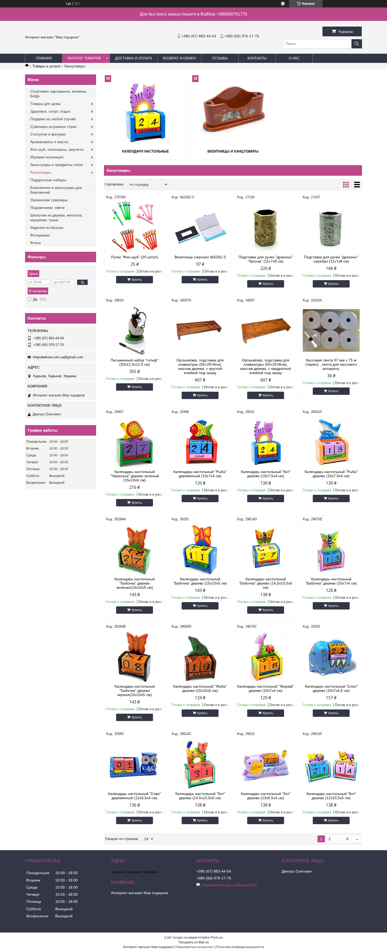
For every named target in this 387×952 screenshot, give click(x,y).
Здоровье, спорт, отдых (50, 111)
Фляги (35, 243)
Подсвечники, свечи (47, 207)
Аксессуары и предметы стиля (56, 165)
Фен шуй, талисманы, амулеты (57, 149)
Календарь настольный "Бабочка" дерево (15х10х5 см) (200, 581)
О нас (294, 58)
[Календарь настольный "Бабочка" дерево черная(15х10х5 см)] (134, 656)
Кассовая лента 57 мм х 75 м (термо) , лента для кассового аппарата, (331, 364)
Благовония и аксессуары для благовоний (56, 189)
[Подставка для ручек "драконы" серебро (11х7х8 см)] (331, 227)
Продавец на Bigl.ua (193, 942)
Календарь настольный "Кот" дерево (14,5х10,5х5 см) (200, 796)
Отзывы (220, 58)
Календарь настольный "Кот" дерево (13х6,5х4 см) (266, 796)
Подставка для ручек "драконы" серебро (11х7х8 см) (331, 259)
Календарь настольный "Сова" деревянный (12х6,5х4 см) (134, 796)
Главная (44, 58)
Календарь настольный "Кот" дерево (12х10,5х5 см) (331, 796)
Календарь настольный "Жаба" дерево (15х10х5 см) (200, 688)
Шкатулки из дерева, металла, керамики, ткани (56, 217)
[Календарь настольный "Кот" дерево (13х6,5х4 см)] (265, 764)
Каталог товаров (84, 58)
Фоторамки (39, 235)
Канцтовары (40, 172)
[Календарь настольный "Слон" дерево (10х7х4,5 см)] (331, 656)
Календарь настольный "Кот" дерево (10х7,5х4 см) (266, 474)
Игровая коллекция (46, 157)
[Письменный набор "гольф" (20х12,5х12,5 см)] (134, 330)
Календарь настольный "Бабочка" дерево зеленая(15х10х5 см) (135, 583)
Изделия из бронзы (46, 227)
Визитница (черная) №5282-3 (200, 257)
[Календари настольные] (145, 112)
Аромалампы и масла (49, 142)
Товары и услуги (46, 66)
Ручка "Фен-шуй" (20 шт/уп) (134, 257)
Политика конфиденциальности (240, 947)
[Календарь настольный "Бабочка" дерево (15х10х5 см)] (200, 549)
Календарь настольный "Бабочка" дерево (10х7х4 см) (331, 581)
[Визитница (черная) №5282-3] (200, 227)
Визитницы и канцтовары (233, 151)
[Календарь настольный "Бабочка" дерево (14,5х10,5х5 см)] (265, 549)
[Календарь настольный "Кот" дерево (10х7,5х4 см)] (265, 442)
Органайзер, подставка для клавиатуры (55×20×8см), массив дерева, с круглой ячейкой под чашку (200, 366)
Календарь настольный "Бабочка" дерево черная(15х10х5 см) (135, 690)
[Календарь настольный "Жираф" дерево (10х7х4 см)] (265, 656)
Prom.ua (217, 937)
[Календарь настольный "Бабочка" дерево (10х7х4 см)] (331, 549)
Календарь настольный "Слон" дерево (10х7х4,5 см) (331, 688)
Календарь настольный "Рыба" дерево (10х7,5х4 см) (331, 474)
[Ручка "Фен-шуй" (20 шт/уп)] (134, 227)
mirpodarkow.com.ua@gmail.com (58, 357)
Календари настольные (145, 151)
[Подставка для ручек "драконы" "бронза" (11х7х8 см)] (265, 227)
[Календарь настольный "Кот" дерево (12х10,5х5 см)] (331, 764)
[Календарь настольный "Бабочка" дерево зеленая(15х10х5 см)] (134, 549)
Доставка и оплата (133, 58)
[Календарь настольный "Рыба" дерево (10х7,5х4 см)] (331, 442)
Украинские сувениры (49, 200)
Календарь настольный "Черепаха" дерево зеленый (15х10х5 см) (134, 476)
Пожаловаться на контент (194, 947)
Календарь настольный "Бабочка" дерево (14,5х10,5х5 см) (265, 583)
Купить (137, 279)
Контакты (256, 58)
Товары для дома (45, 104)
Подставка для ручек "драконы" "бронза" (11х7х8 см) (266, 259)
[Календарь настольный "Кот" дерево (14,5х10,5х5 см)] (200, 764)
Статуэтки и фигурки (48, 134)
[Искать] (356, 43)
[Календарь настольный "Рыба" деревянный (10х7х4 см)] (200, 442)
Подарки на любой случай (53, 119)
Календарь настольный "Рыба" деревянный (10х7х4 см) (200, 474)
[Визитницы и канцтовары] (233, 112)
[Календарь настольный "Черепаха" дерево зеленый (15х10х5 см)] (134, 442)
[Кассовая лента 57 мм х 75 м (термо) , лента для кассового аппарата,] (331, 330)
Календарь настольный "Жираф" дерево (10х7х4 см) (265, 688)
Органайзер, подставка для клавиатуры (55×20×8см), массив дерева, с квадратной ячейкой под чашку (265, 366)
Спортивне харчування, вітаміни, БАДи (58, 93)
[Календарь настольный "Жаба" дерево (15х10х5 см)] (200, 656)
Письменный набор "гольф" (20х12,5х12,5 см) (134, 362)
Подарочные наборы (48, 180)
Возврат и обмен (179, 58)
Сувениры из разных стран (53, 126)
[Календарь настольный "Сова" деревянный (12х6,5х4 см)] (134, 764)
